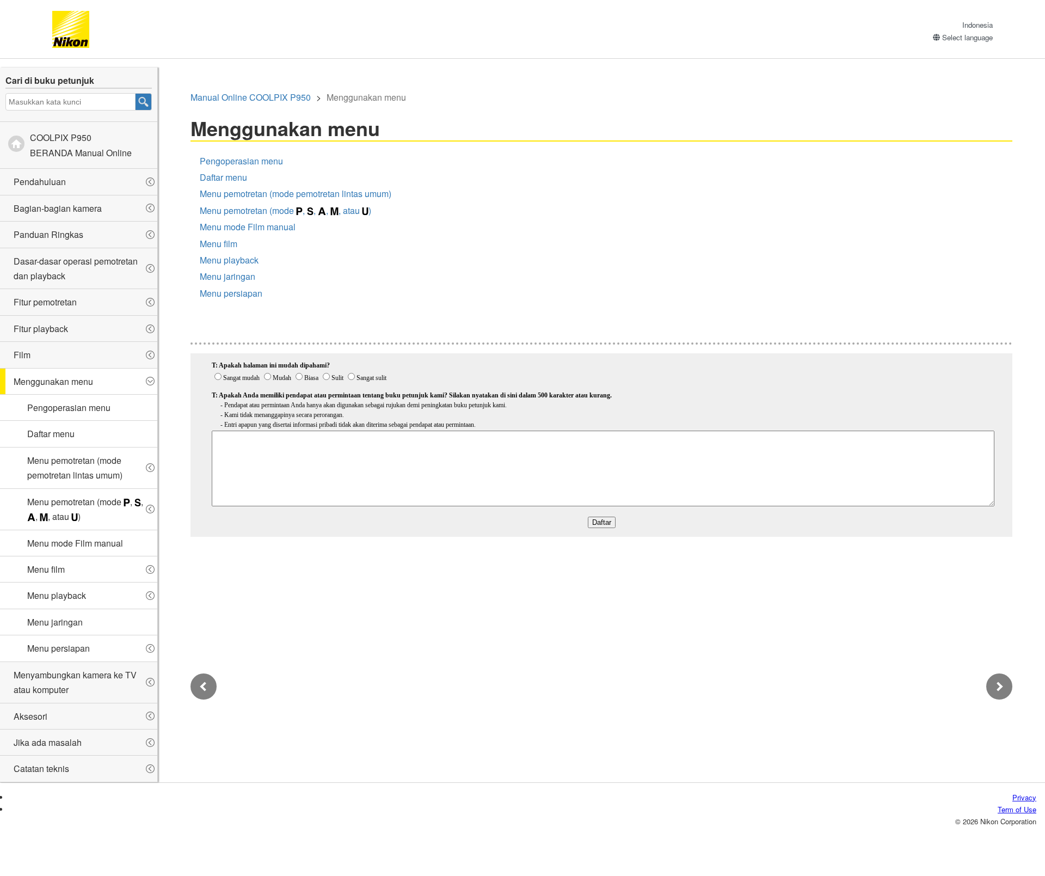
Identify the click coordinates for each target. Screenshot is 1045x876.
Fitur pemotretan (45, 302)
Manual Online (250, 97)
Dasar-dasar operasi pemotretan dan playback (76, 268)
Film (22, 354)
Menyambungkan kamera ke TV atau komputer (75, 682)
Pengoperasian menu (68, 407)
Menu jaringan (55, 622)
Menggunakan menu (53, 381)
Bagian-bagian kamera (58, 208)
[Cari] (144, 102)
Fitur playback (41, 328)
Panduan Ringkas (48, 234)
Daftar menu (51, 433)
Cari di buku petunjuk (49, 80)
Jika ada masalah (48, 742)
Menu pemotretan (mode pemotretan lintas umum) (74, 467)
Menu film (46, 569)
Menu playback (56, 595)
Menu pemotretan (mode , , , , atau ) (85, 509)
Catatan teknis (41, 768)
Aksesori (30, 716)
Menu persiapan (58, 648)
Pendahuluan (40, 181)
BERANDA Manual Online (81, 144)
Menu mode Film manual (75, 543)
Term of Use (1017, 809)
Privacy (1024, 797)
